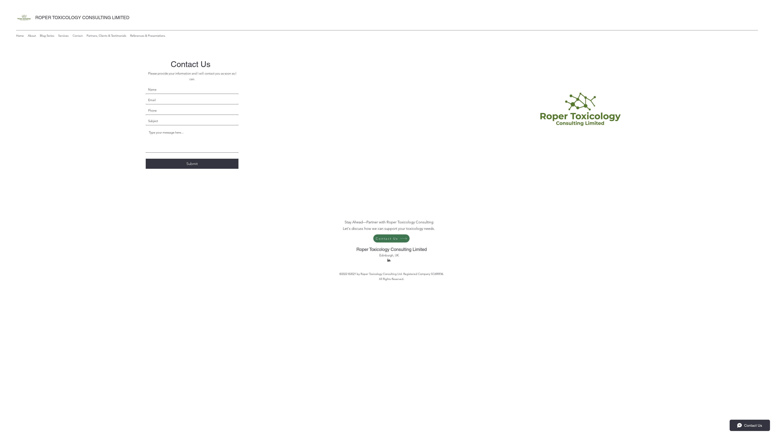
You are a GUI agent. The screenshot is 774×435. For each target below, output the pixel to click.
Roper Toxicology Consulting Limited (391, 249)
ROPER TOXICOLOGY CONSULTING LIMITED (82, 17)
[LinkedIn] (389, 260)
